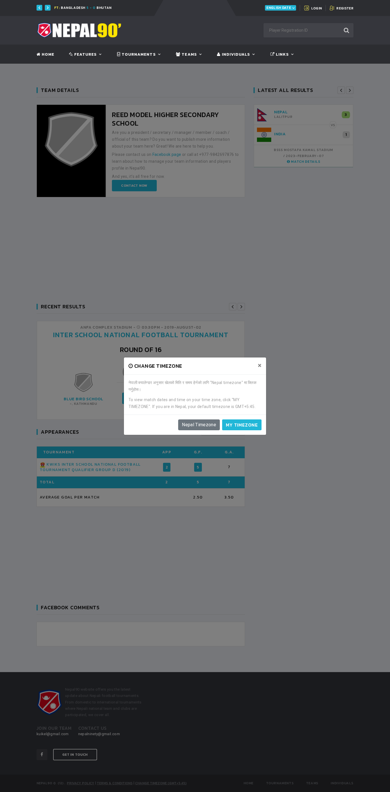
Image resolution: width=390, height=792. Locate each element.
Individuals (235, 54)
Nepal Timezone (199, 424)
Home (47, 54)
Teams (188, 54)
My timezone (242, 424)
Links (282, 54)
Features (85, 54)
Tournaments (138, 54)
